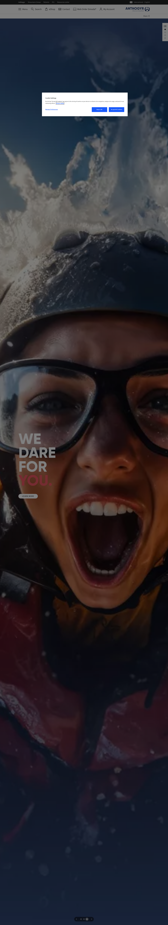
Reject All (99, 110)
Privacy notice (60, 103)
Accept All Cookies (116, 110)
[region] (85, 104)
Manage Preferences (51, 109)
